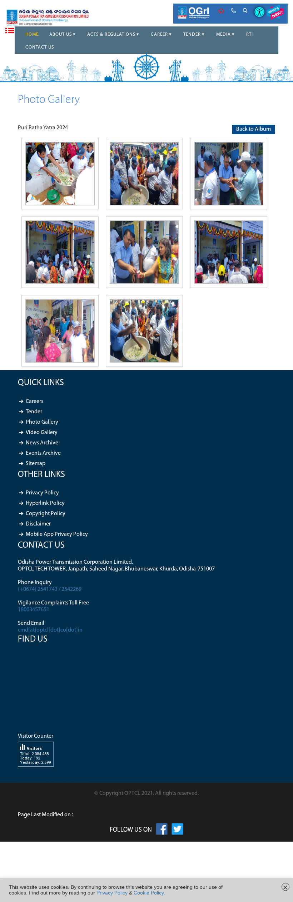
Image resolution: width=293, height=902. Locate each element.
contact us (233, 10)
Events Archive (43, 453)
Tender (192, 34)
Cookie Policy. (149, 893)
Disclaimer (38, 524)
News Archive (42, 443)
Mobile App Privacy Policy (57, 534)
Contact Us (39, 47)
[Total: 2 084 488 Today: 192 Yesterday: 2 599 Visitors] (36, 772)
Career (159, 34)
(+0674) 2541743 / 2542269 (49, 589)
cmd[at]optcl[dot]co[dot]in (50, 630)
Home (221, 10)
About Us (60, 34)
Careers (34, 401)
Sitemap (35, 464)
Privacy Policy (42, 493)
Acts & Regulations (111, 34)
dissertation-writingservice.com (55, 779)
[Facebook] (162, 830)
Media (223, 34)
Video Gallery (42, 432)
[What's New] (275, 14)
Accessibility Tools (256, 6)
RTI (249, 34)
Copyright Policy (45, 514)
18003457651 (33, 610)
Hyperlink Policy (45, 503)
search (245, 10)
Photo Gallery (42, 422)
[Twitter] (177, 830)
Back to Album (253, 129)
